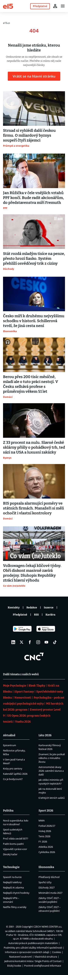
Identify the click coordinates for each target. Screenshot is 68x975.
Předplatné (20, 614)
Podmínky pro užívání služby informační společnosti (33, 947)
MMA (42, 820)
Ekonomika (46, 867)
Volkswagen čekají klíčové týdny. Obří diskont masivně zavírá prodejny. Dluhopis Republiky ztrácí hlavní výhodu (32, 572)
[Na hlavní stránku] (8, 6)
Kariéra (50, 614)
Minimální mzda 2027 (50, 892)
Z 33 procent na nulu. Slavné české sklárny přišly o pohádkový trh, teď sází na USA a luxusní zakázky (34, 447)
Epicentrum (9, 745)
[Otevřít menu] (62, 6)
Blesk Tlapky (37, 685)
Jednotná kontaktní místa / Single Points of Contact (33, 961)
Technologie (11, 867)
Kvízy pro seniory (12, 768)
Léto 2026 (45, 735)
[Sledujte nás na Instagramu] (38, 642)
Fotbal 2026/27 (47, 825)
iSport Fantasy (24, 691)
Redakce (31, 607)
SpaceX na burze (12, 877)
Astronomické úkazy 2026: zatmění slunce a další (51, 770)
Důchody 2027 (47, 887)
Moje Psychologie (14, 685)
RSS (36, 614)
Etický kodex (14, 965)
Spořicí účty (45, 882)
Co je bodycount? (13, 779)
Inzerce (48, 607)
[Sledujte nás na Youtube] (46, 642)
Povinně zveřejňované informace (42, 965)
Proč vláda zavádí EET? (15, 838)
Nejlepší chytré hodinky (16, 892)
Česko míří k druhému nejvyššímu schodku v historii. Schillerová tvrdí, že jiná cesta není (33, 321)
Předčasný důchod (49, 877)
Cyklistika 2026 (47, 852)
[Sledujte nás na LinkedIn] (13, 642)
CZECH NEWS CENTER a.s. (47, 926)
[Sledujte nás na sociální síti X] (22, 642)
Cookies (56, 952)
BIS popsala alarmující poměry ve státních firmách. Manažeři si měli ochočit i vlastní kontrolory (33, 508)
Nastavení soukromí (20, 956)
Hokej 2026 (45, 831)
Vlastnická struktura (46, 956)
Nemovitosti (22, 697)
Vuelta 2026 (23, 721)
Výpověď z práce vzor (15, 849)
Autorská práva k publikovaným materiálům (33, 943)
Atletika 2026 (46, 846)
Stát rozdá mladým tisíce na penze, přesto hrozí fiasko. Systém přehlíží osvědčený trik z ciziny (34, 258)
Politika (8, 810)
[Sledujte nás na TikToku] (55, 642)
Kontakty (14, 607)
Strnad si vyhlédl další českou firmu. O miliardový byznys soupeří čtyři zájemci (29, 135)
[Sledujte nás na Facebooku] (30, 642)
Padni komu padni (13, 843)
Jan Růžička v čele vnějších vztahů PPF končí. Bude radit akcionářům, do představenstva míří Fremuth (33, 198)
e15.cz (6, 23)
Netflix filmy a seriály (14, 907)
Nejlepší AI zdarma (13, 887)
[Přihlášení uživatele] (55, 6)
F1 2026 (43, 841)
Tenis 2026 (44, 836)
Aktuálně (9, 735)
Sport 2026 (46, 810)
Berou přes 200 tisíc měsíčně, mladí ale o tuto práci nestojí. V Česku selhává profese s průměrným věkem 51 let (30, 384)
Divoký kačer (10, 854)
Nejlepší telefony (12, 882)
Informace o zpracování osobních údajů (27, 952)
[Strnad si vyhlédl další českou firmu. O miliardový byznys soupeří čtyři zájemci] (34, 108)
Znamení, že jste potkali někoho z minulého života (52, 758)
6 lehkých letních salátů (52, 797)
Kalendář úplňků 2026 (15, 773)
